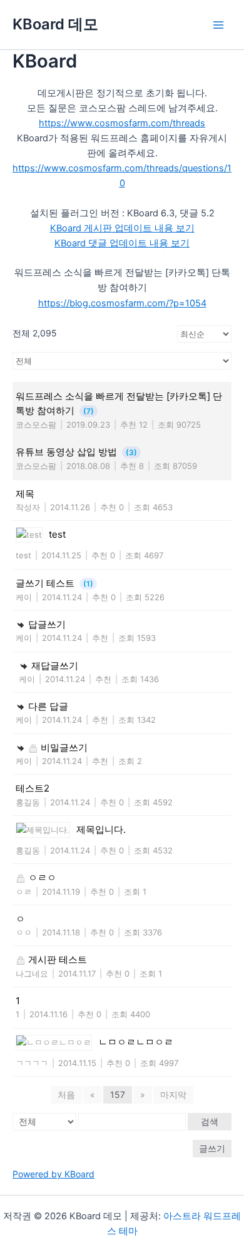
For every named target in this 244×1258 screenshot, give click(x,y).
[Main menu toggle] (218, 25)
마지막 (173, 1094)
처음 (66, 1094)
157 (117, 1094)
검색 (209, 1121)
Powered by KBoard (53, 1174)
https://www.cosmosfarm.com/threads (122, 123)
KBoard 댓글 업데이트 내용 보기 (122, 243)
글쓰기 (212, 1148)
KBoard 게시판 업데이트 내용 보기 (122, 228)
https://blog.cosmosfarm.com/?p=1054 (122, 303)
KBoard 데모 (55, 24)
